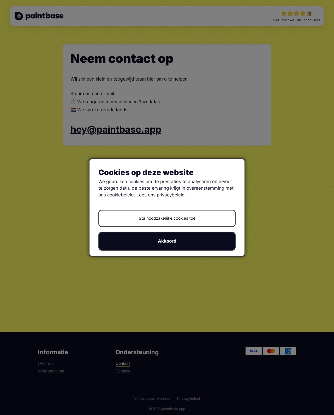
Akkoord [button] (167, 241)
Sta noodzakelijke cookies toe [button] (167, 218)
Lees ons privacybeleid (160, 194)
